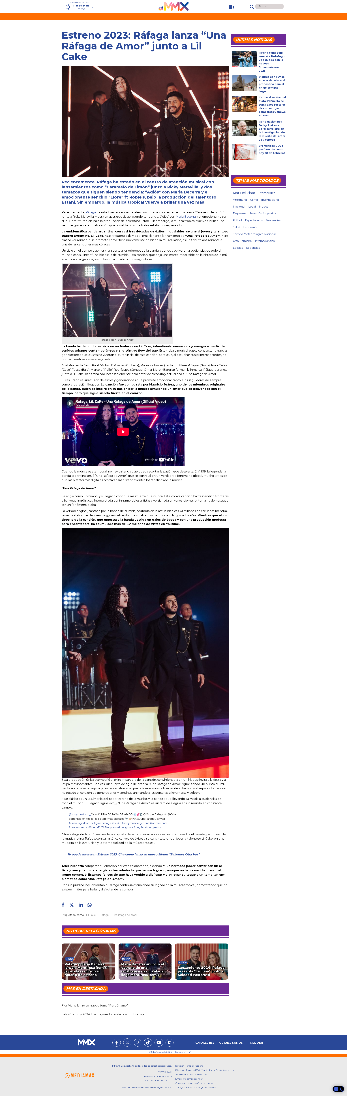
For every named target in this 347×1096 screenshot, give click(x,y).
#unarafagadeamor (81, 823)
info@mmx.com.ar (193, 1078)
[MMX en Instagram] (137, 1043)
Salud (236, 227)
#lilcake (116, 823)
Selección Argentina (262, 213)
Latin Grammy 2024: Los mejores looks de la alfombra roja (103, 1014)
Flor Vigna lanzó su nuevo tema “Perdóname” (95, 1005)
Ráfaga (91, 212)
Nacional (239, 206)
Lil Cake (91, 915)
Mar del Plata (244, 193)
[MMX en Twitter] (127, 1042)
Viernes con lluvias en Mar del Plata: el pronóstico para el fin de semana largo (272, 84)
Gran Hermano (242, 241)
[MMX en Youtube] (159, 1043)
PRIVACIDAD (164, 1072)
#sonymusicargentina (135, 823)
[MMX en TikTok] (148, 1042)
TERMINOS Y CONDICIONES (157, 1076)
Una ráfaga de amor (124, 915)
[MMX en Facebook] (116, 1043)
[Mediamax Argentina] (79, 1076)
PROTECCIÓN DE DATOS (158, 1080)
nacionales (253, 247)
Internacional (270, 199)
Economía (250, 227)
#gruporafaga (102, 823)
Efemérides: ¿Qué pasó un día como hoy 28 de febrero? (272, 149)
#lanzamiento (159, 823)
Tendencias (273, 220)
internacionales (265, 241)
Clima (254, 199)
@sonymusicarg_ (80, 814)
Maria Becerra (186, 216)
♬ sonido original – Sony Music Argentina (136, 827)
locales (238, 247)
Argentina (240, 199)
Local (252, 206)
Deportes (239, 213)
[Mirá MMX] (230, 7)
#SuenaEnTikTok (98, 827)
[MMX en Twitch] (170, 1043)
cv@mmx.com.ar (207, 1087)
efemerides (266, 193)
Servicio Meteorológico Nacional (254, 234)
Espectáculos (254, 220)
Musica (264, 206)
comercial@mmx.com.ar (200, 1083)
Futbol (237, 220)
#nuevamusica (78, 827)
